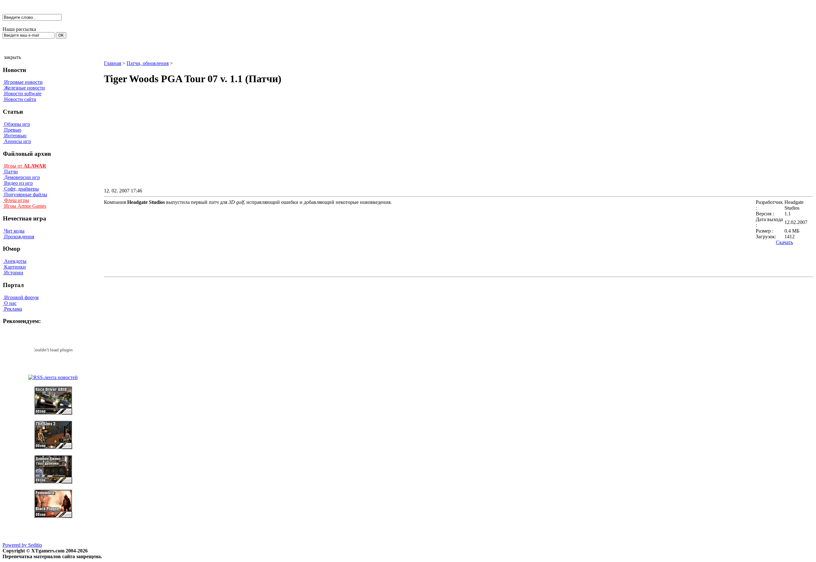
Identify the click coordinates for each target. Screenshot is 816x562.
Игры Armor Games (24, 206)
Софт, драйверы (21, 188)
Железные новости (24, 87)
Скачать (784, 242)
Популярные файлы (25, 194)
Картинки (14, 267)
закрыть (12, 57)
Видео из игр (18, 183)
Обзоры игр (16, 124)
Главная (112, 63)
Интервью (14, 135)
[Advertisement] (404, 142)
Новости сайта (19, 99)
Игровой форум (21, 297)
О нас (10, 303)
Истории (13, 272)
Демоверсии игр (21, 177)
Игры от (24, 166)
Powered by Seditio (22, 545)
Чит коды (14, 231)
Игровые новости (23, 82)
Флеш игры (16, 200)
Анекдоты (14, 261)
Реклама (12, 309)
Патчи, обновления (148, 63)
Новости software (22, 93)
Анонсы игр (17, 141)
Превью (12, 130)
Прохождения (18, 236)
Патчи (10, 171)
